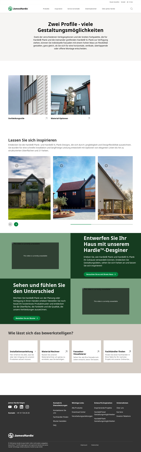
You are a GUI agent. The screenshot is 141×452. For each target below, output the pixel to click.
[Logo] (18, 9)
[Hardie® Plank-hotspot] (61, 166)
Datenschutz (95, 445)
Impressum (84, 445)
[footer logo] (70, 435)
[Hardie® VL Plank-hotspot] (17, 166)
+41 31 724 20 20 (23, 413)
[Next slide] (16, 224)
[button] (46, 9)
